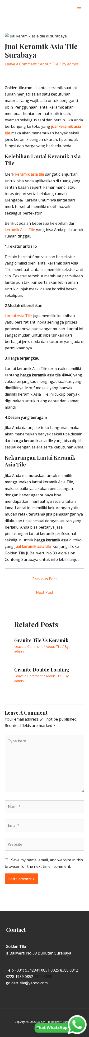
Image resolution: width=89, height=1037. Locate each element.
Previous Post (44, 578)
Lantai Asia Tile (18, 315)
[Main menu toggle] (79, 9)
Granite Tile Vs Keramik (41, 640)
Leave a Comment (21, 64)
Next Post (44, 592)
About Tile (49, 64)
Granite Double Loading (41, 669)
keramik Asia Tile (20, 229)
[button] (69, 9)
